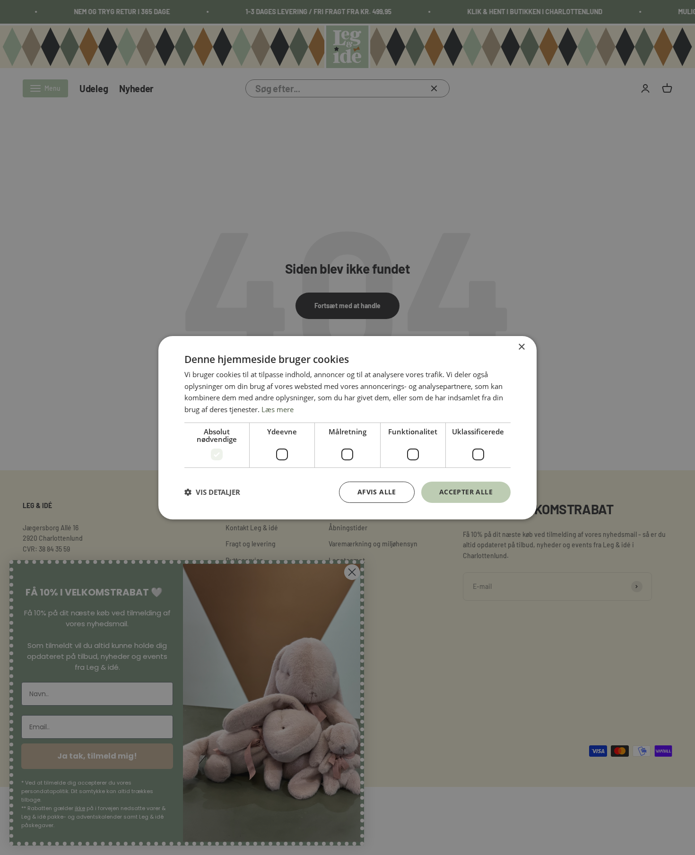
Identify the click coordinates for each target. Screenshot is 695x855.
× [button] (521, 346)
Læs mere (277, 409)
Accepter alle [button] (466, 491)
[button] (212, 492)
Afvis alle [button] (376, 491)
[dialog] (347, 427)
